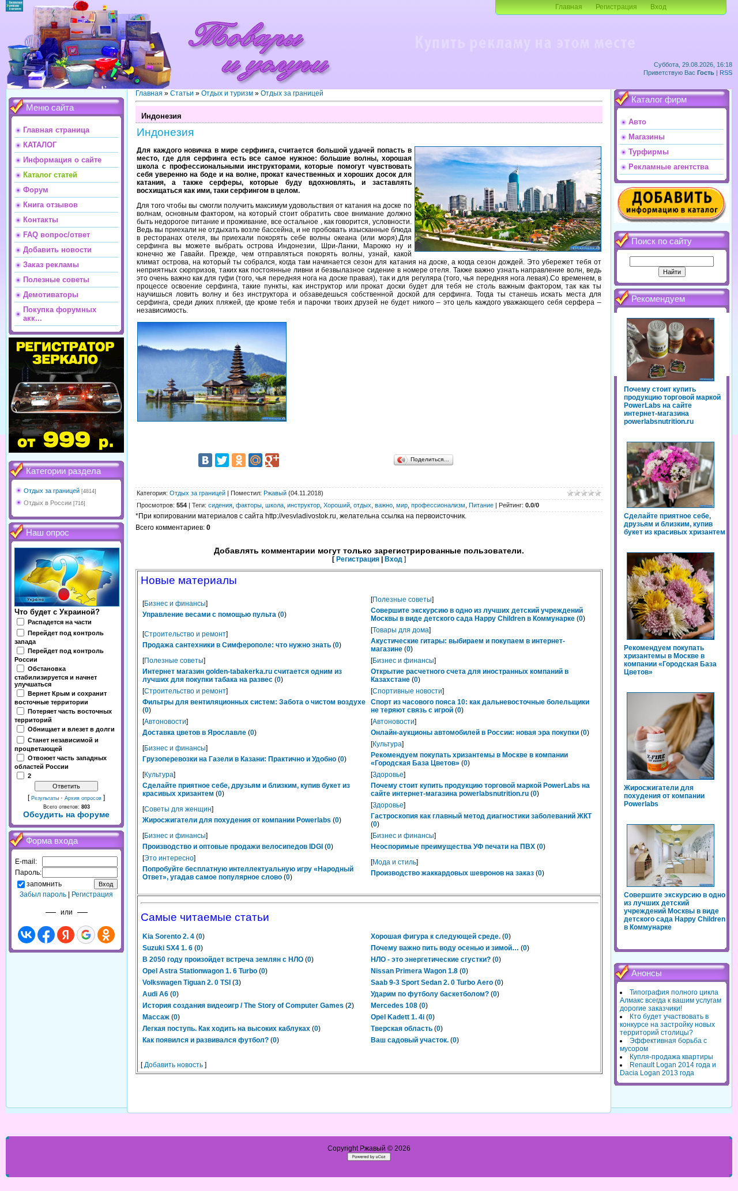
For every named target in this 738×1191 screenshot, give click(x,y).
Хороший (336, 505)
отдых (362, 505)
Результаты (45, 798)
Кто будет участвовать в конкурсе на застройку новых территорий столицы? (667, 1024)
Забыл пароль (43, 894)
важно (384, 505)
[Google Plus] (272, 460)
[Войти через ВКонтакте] (26, 934)
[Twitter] (222, 460)
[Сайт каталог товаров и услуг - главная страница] (259, 86)
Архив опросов (83, 798)
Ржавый (275, 493)
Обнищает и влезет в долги (71, 729)
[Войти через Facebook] (46, 934)
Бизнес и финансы (175, 604)
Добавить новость (173, 1065)
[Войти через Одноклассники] (106, 934)
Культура (387, 744)
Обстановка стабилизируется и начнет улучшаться (55, 676)
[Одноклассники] (239, 460)
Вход (658, 7)
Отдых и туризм (227, 93)
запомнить (44, 884)
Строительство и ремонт (185, 634)
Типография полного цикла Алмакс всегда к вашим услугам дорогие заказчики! (670, 1000)
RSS (726, 72)
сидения (220, 505)
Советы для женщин (178, 809)
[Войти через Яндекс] (65, 934)
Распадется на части (60, 622)
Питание (481, 505)
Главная (568, 7)
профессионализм (438, 505)
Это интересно (169, 858)
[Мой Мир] (255, 460)
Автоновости (165, 722)
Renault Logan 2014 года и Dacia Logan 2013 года (668, 1069)
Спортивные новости (407, 691)
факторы (249, 505)
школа (274, 505)
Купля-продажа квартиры (671, 1057)
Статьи (182, 93)
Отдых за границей (52, 490)
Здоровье (388, 775)
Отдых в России (47, 502)
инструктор (303, 505)
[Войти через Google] (86, 935)
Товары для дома (400, 630)
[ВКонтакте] (205, 460)
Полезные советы (402, 600)
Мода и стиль (394, 862)
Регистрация (616, 7)
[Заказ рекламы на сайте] (524, 55)
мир (402, 505)
